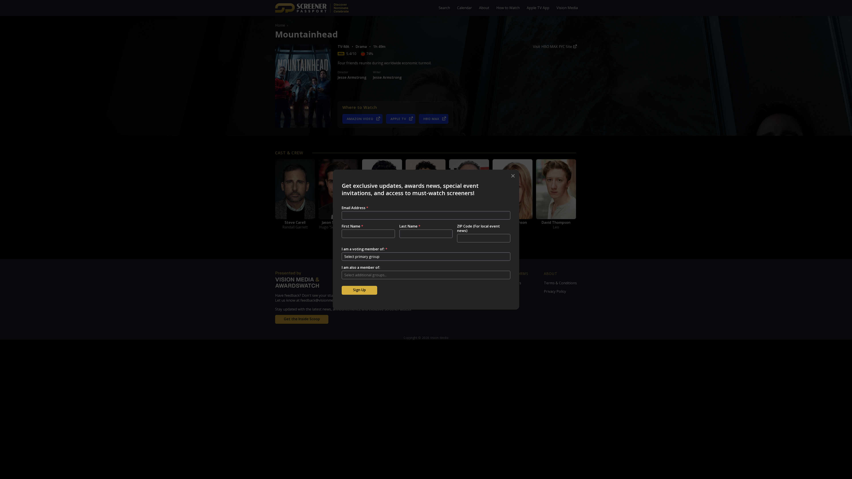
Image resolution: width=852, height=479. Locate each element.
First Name (352, 226)
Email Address (355, 208)
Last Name (409, 226)
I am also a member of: (361, 267)
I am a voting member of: (364, 249)
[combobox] (426, 275)
